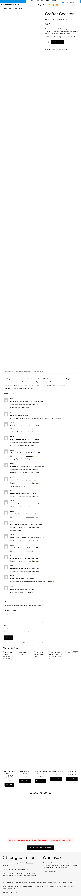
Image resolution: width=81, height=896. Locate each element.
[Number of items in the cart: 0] (67, 2)
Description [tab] (9, 371)
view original (29, 404)
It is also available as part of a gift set (61, 379)
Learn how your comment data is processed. (39, 642)
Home (4, 8)
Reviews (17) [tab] (38, 371)
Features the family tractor (11, 385)
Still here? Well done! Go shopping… (40, 847)
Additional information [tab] (23, 371)
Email (6, 629)
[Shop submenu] (55, 0)
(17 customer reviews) (60, 19)
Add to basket (57, 42)
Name (6, 625)
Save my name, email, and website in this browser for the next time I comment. (28, 632)
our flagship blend (54, 33)
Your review (7, 614)
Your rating (7, 610)
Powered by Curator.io (73, 844)
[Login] (63, 2)
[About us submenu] (42, 0)
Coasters (9, 8)
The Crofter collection (10, 388)
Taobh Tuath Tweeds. (21, 869)
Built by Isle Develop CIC (10, 892)
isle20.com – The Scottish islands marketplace (22, 875)
